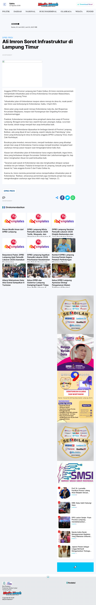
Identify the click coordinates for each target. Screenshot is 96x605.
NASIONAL (30, 11)
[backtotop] (48, 578)
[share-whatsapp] (72, 197)
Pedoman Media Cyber (9, 588)
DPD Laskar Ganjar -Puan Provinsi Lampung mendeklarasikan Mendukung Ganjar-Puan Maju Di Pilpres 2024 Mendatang (81, 520)
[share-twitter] (67, 197)
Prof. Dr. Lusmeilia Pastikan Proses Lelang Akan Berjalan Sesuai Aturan (81, 490)
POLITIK (6, 11)
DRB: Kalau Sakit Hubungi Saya (81, 504)
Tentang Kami (6, 590)
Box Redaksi (6, 586)
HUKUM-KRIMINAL (48, 11)
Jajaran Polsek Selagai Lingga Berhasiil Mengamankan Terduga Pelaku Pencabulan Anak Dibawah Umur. (81, 549)
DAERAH (18, 11)
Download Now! (86, 4)
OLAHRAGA (66, 11)
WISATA (79, 11)
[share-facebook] (62, 197)
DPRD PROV (7, 37)
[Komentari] (3, 197)
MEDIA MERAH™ (7, 599)
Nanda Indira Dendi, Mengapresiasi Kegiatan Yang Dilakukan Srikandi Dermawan (81, 534)
